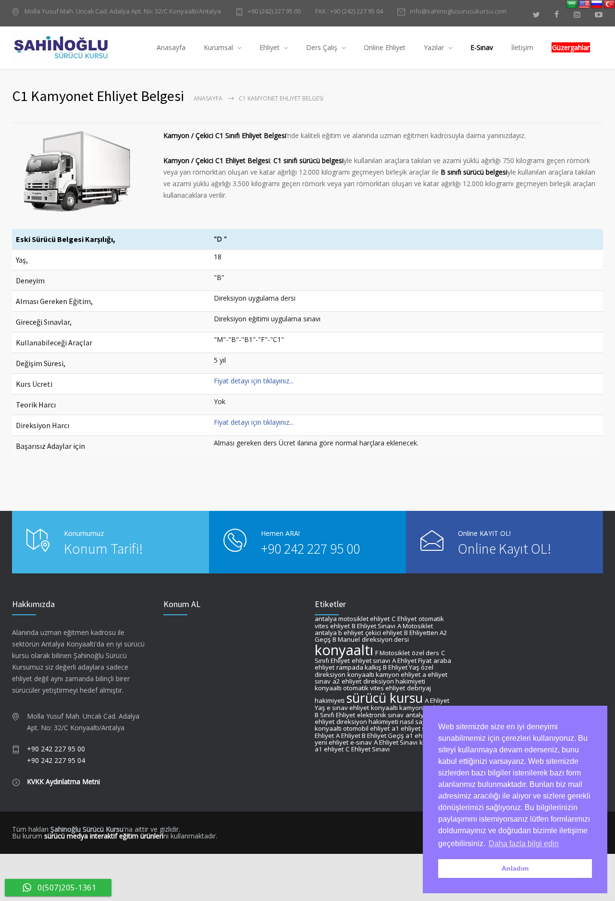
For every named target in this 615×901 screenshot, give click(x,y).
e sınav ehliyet (348, 707)
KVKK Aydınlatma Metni (63, 781)
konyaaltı (344, 650)
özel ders (425, 652)
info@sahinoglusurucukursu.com (458, 11)
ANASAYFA (208, 98)
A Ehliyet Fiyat (411, 660)
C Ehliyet (404, 618)
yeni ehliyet (331, 742)
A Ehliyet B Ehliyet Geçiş (370, 735)
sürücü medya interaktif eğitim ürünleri (103, 835)
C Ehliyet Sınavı (367, 749)
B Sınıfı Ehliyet (335, 715)
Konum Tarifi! (103, 548)
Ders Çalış (321, 47)
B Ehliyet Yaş (401, 667)
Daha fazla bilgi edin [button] (524, 843)
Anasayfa (171, 47)
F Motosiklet (392, 652)
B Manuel (346, 639)
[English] (584, 5)
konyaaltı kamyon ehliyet (383, 674)
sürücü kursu (384, 698)
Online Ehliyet (385, 47)
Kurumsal (218, 47)
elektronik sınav (380, 715)
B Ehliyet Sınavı (373, 626)
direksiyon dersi (385, 639)
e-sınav (361, 742)
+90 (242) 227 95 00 (274, 11)
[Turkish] (609, 5)
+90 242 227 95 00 (310, 548)
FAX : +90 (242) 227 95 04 (349, 11)
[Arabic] (572, 5)
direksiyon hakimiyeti (394, 681)
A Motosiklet (415, 626)
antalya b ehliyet (339, 632)
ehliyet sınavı (371, 660)
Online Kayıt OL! (504, 548)
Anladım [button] (515, 868)
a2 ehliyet (346, 681)
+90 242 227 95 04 (56, 760)
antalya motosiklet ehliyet (352, 618)
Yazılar (434, 47)
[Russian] (597, 5)
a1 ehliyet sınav (415, 728)
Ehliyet (269, 47)
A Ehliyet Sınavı (396, 742)
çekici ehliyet (383, 632)
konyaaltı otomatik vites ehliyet (360, 688)
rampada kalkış (358, 667)
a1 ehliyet (420, 735)
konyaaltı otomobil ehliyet (352, 728)
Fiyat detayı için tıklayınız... (254, 380)
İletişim (522, 47)
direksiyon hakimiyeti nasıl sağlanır (387, 721)
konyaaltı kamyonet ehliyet (410, 707)
